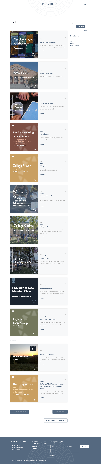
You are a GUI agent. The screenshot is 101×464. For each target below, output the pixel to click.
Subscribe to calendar (55, 421)
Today (18, 22)
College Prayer (44, 166)
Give (84, 4)
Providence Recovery (46, 103)
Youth (71, 41)
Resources (30, 4)
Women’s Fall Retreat (47, 354)
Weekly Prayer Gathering (48, 42)
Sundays (34, 441)
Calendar (35, 449)
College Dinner (44, 258)
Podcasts (34, 446)
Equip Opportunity (74, 45)
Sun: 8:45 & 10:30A (19, 441)
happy (45, 460)
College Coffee (44, 226)
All (71, 39)
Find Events (80, 26)
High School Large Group (48, 319)
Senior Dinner (44, 134)
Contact (74, 4)
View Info (42, 51)
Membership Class (46, 288)
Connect (15, 4)
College (72, 43)
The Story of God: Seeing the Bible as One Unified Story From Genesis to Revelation (52, 386)
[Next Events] (13, 22)
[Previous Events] (11, 22)
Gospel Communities (38, 444)
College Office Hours (46, 73)
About (22, 4)
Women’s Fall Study (46, 196)
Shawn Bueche (40, 460)
